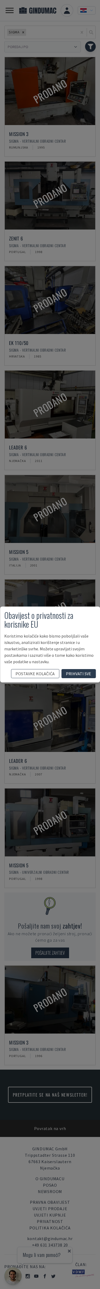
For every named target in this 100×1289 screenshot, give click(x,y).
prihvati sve (78, 673)
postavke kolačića (35, 673)
